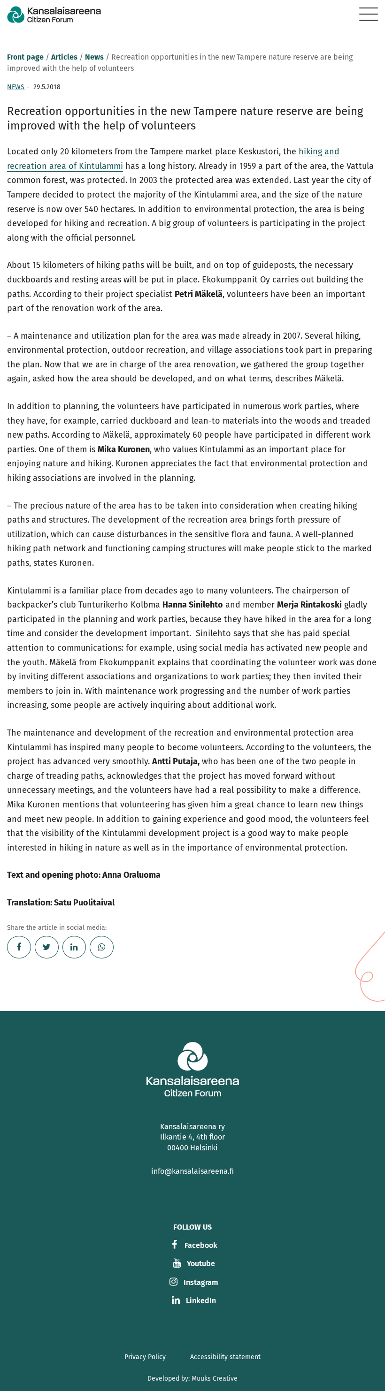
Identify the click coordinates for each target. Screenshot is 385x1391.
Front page (25, 57)
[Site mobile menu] (368, 14)
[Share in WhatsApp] (102, 947)
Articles (64, 57)
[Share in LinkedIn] (74, 947)
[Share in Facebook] (19, 947)
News (94, 57)
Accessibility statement (225, 1357)
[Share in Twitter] (47, 947)
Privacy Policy (145, 1357)
